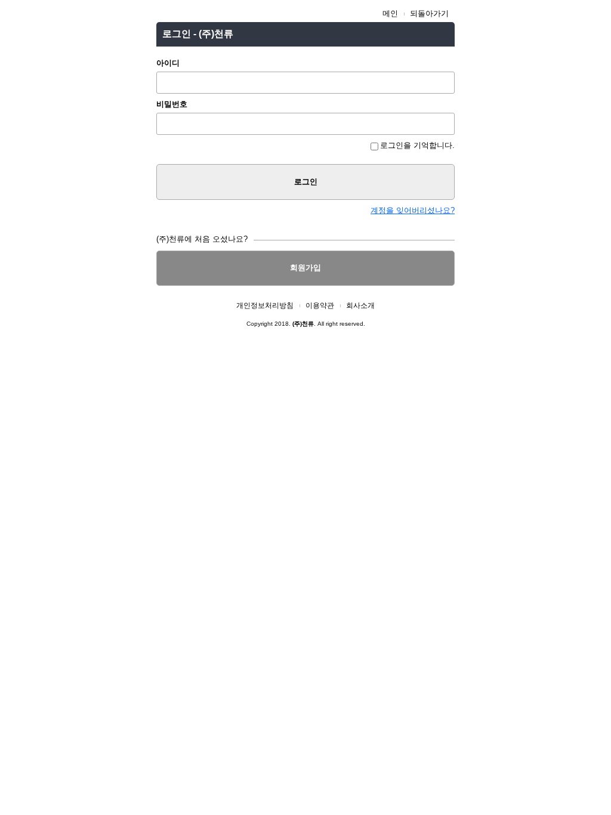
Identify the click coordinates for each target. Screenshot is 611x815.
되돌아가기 (429, 13)
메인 (390, 13)
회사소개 (360, 305)
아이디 (168, 62)
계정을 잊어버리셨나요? (413, 210)
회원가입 (305, 267)
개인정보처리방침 (265, 305)
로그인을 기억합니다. (417, 145)
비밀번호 (171, 104)
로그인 (305, 181)
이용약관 (320, 305)
